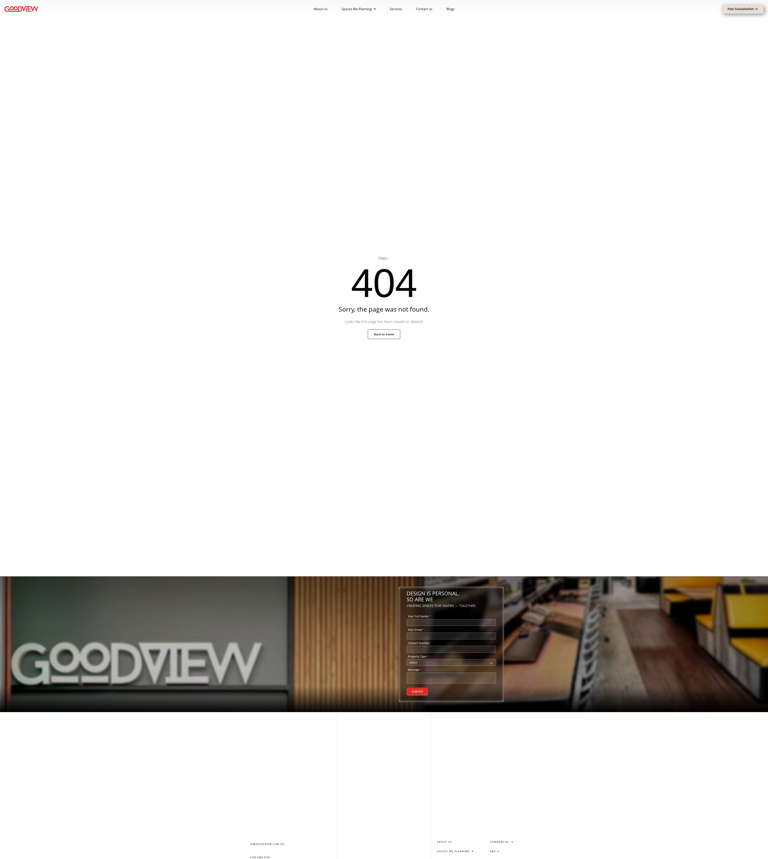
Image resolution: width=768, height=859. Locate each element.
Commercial (499, 842)
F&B (493, 851)
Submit (417, 691)
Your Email (416, 630)
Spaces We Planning (357, 9)
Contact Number (419, 643)
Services (396, 9)
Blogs (450, 9)
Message (415, 670)
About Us (321, 9)
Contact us (424, 9)
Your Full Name (419, 616)
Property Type (418, 656)
